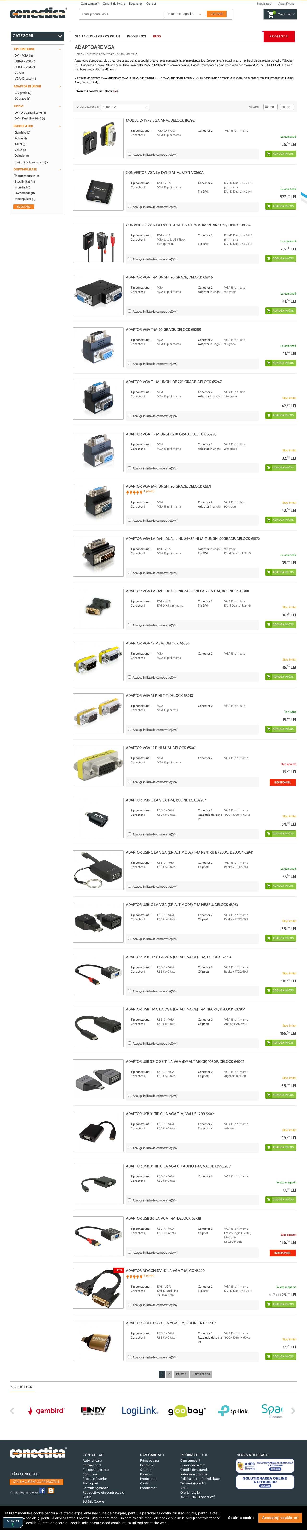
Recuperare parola (96, 1470)
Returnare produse (193, 1474)
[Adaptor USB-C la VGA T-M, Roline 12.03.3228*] (98, 818)
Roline (21, 138)
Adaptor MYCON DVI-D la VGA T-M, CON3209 (165, 1271)
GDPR (87, 1497)
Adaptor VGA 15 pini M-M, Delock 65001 (161, 748)
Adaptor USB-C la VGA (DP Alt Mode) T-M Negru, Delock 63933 (182, 905)
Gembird (22, 132)
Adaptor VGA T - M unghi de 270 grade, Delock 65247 (174, 382)
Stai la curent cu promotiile (36, 1482)
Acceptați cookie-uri (280, 1517)
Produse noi (136, 36)
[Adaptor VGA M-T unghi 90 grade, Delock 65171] (98, 504)
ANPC (184, 1488)
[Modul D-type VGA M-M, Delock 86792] (98, 138)
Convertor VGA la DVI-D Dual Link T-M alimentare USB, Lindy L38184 (188, 225)
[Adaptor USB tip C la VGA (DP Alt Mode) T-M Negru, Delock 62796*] (98, 1027)
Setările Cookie (93, 1502)
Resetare (23, 206)
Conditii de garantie (194, 1470)
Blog (157, 36)
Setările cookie (241, 1517)
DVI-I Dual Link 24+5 (30, 118)
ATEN (20, 144)
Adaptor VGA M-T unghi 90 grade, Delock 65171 (168, 487)
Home (78, 54)
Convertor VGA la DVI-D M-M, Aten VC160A (165, 173)
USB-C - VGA (25, 67)
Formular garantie (95, 1488)
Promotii (279, 36)
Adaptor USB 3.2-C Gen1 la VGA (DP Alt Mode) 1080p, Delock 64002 (185, 1062)
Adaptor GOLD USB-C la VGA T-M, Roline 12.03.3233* (171, 1323)
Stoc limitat (25, 181)
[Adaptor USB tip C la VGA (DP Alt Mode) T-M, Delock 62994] (98, 975)
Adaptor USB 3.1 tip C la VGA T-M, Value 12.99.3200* (170, 1114)
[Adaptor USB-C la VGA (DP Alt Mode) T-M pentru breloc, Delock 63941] (98, 870)
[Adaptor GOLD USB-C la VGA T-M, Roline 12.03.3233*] (98, 1341)
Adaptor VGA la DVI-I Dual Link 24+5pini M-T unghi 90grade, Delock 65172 (193, 539)
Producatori (148, 1488)
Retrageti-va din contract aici (103, 1492)
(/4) (155, 154)
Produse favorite (95, 1479)
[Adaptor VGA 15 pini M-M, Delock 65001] (98, 766)
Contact (151, 3)
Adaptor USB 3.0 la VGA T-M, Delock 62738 (163, 1219)
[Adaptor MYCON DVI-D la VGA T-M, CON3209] (98, 1289)
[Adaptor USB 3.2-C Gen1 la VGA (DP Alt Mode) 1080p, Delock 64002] (98, 1079)
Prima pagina (149, 1461)
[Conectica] (38, 1453)
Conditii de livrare (114, 3)
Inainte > (181, 1374)
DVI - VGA (24, 55)
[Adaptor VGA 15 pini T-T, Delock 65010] (98, 713)
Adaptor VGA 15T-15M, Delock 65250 (158, 643)
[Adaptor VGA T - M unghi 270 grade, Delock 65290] (98, 452)
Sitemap (146, 1470)
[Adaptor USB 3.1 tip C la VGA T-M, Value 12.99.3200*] (98, 1132)
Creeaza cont (92, 1465)
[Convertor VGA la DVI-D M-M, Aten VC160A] (98, 191)
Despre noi (135, 3)
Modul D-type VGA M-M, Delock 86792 (160, 121)
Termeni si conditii (193, 1483)
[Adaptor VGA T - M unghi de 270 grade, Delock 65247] (98, 400)
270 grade (23, 92)
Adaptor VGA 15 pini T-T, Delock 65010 (159, 696)
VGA (20, 73)
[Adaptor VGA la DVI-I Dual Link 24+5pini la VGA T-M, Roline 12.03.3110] (98, 609)
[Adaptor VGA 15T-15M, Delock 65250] (98, 661)
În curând (22, 187)
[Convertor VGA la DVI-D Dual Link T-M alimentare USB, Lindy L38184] (98, 243)
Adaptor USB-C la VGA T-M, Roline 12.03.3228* (166, 800)
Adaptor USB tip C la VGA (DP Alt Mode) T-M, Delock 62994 (178, 957)
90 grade (22, 98)
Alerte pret (90, 1483)
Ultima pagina (201, 1374)
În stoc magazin (27, 175)
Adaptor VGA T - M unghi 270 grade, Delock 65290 (171, 434)
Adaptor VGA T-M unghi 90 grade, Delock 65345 (169, 277)
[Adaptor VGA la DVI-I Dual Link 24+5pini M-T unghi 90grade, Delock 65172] (98, 557)
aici (115, 91)
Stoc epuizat (25, 198)
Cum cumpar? (90, 3)
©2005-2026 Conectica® (197, 1497)
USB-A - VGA (25, 61)
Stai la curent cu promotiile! (97, 36)
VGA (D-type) (25, 78)
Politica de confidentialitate (200, 1479)
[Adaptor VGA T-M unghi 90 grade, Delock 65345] (98, 295)
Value (20, 150)
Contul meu (91, 1474)
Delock (22, 155)
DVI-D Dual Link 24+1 (30, 112)
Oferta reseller (190, 1492)
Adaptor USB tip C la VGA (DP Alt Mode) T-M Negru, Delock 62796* (185, 1009)
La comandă (25, 193)
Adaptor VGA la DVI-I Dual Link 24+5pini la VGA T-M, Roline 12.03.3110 (187, 591)
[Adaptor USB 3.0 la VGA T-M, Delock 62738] (98, 1236)
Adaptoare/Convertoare (99, 54)
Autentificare (92, 1461)
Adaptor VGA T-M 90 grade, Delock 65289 (163, 330)
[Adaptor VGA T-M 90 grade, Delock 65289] (98, 347)
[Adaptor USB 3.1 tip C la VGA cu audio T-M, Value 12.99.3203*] (98, 1184)
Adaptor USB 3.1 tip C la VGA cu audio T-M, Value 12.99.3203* (179, 1166)
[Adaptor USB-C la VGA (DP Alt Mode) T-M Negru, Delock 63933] (98, 923)
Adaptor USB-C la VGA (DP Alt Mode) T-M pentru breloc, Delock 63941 (189, 853)
